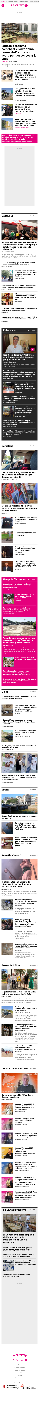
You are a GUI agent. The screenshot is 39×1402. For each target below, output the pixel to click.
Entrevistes (9, 330)
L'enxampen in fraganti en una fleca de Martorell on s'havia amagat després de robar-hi (19, 474)
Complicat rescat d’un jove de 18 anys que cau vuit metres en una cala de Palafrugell (26, 826)
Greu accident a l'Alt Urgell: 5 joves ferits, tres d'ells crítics (25, 732)
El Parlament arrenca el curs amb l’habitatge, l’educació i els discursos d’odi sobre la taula (25, 296)
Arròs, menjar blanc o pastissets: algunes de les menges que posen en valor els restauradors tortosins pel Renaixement (25, 410)
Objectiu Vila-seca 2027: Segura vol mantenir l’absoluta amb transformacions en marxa (25, 1150)
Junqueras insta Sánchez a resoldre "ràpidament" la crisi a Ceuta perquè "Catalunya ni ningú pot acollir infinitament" (19, 245)
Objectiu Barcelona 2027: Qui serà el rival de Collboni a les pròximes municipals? (26, 1135)
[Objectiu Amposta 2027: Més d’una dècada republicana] (20, 1083)
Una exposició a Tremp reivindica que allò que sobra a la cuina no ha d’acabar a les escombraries (19, 777)
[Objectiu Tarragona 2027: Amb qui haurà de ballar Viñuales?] (7, 1124)
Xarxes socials (19, 1378)
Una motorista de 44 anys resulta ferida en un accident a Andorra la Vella (25, 1262)
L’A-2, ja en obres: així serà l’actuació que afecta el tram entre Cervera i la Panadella (25, 92)
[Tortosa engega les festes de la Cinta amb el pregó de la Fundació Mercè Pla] (7, 1030)
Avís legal (19, 1365)
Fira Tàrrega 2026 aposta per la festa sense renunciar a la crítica (19, 746)
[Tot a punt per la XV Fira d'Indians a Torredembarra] (8, 662)
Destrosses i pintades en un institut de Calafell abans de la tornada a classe (26, 946)
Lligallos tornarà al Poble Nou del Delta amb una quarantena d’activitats (19, 993)
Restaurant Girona (23, 1)
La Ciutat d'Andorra (14, 1209)
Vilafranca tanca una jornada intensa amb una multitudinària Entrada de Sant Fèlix (16, 884)
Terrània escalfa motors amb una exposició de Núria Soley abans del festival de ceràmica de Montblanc (16, 672)
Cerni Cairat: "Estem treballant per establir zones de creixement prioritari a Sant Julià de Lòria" (18, 422)
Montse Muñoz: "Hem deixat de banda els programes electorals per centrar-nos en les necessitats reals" (19, 432)
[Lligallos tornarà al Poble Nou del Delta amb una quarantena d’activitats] (20, 979)
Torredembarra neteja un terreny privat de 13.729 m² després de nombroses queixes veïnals (19, 640)
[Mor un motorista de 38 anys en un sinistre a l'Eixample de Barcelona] (7, 522)
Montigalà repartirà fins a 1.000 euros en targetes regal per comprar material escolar (19, 508)
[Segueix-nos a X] (17, 1360)
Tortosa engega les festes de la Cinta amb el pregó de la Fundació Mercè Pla (26, 1026)
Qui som (19, 1373)
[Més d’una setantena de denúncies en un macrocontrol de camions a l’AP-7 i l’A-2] (7, 110)
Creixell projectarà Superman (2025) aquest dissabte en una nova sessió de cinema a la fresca (18, 586)
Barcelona (7, 446)
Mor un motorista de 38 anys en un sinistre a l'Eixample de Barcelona (26, 519)
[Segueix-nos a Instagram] (22, 1360)
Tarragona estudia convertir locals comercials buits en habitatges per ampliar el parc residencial (16, 609)
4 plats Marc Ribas (12, 1)
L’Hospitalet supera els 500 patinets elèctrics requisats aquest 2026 (25, 534)
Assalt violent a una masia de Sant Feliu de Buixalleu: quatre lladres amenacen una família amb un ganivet (26, 842)
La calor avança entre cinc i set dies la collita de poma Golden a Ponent (20, 698)
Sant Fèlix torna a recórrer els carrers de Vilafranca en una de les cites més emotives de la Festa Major (18, 137)
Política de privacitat (20, 1367)
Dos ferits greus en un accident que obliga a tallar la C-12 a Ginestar (26, 1008)
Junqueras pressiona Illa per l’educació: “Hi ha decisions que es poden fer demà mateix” (19, 318)
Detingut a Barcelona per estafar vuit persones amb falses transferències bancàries (25, 549)
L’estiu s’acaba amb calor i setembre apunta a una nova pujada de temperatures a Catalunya (25, 273)
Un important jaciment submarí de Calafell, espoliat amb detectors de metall (26, 901)
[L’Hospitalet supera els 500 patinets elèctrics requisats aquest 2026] (7, 537)
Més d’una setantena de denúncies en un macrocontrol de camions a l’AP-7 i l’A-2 (26, 108)
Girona (5, 789)
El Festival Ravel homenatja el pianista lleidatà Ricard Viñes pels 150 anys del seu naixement (18, 722)
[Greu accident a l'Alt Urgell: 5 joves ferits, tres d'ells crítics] (7, 736)
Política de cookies (19, 1370)
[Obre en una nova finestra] (11, 1387)
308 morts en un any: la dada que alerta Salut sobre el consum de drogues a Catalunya (19, 286)
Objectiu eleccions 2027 (16, 1068)
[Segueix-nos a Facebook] (13, 1360)
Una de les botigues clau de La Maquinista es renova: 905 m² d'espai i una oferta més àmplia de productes (25, 386)
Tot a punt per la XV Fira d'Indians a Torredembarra (25, 658)
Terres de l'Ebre (11, 965)
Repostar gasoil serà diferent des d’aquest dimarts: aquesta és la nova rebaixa (18, 263)
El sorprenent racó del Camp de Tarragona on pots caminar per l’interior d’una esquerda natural (19, 681)
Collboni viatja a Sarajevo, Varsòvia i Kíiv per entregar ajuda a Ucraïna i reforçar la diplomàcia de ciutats (25, 564)
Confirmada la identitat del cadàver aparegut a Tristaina (16, 1275)
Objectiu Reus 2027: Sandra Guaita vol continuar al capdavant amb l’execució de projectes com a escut (26, 1165)
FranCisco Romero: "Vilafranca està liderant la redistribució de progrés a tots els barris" (18, 357)
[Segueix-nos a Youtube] (26, 1360)
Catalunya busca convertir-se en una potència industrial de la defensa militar (19, 309)
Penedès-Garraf (11, 855)
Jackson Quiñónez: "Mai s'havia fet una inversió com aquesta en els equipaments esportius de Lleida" (19, 398)
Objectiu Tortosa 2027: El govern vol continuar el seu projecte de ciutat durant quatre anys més (25, 1106)
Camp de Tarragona (14, 579)
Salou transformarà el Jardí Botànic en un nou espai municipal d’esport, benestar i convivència (25, 122)
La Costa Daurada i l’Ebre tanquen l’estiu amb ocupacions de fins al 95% (25, 1047)
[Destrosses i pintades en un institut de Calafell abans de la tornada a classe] (7, 949)
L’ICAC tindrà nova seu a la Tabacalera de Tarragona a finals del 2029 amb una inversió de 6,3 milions (26, 75)
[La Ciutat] (19, 5)
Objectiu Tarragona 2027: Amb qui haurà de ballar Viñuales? (24, 1120)
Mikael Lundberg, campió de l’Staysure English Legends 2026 (24, 596)
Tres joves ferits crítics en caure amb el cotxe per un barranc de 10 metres (18, 1255)
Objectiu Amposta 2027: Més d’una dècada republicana (17, 1096)
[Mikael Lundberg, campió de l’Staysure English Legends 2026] (8, 599)
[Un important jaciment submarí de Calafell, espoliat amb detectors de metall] (7, 905)
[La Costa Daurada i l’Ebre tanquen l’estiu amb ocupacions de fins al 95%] (7, 1051)
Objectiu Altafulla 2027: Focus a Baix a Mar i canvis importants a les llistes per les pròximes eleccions (26, 1194)
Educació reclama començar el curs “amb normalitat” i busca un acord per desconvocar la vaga (19, 52)
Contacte (19, 1375)
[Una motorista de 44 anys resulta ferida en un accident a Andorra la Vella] (8, 1265)
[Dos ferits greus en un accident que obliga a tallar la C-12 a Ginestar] (7, 1012)
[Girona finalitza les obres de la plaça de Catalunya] (20, 804)
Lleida (5, 691)
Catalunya (7, 215)
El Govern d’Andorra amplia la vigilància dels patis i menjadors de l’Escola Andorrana (18, 1238)
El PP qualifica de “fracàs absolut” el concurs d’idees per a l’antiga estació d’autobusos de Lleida (25, 708)
